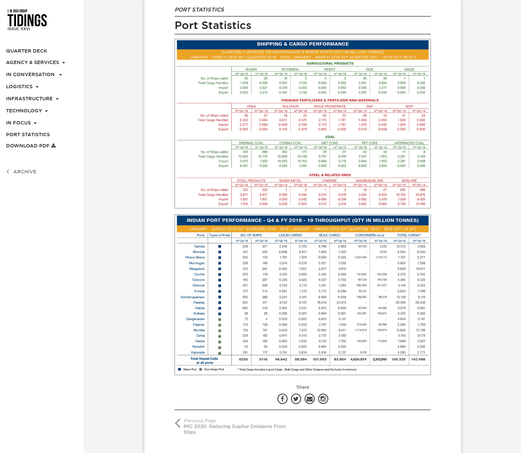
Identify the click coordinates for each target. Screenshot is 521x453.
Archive (24, 172)
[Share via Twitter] (297, 398)
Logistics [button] (19, 86)
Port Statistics (28, 134)
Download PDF (28, 146)
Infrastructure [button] (29, 98)
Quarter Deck (26, 51)
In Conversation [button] (31, 74)
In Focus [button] (18, 123)
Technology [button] (24, 111)
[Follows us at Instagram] (323, 398)
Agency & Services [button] (32, 62)
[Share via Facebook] (282, 398)
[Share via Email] (310, 398)
